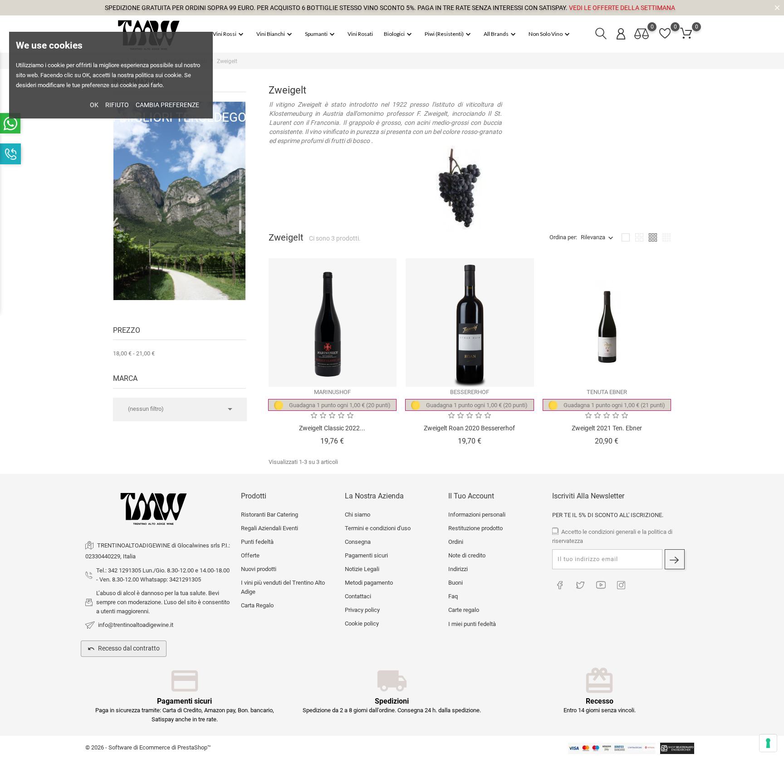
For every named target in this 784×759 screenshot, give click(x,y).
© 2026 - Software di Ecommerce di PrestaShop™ (148, 747)
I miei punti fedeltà (472, 624)
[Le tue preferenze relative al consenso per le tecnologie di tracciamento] (768, 743)
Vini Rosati (360, 33)
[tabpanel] (179, 203)
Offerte (250, 555)
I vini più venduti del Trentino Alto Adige (283, 587)
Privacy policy (362, 609)
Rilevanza (593, 237)
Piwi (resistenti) (449, 34)
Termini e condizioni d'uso (378, 528)
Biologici (399, 34)
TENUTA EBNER (607, 392)
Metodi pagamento (369, 582)
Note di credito (466, 555)
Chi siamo (357, 514)
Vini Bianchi (275, 34)
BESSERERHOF (469, 392)
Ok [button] (94, 104)
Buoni (455, 582)
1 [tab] (240, 176)
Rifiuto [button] (117, 104)
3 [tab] (240, 210)
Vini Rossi (229, 34)
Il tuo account (471, 496)
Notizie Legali (362, 569)
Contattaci (358, 596)
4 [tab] (240, 227)
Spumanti (321, 34)
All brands (501, 34)
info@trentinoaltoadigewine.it (135, 624)
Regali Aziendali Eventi (269, 528)
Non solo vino (550, 34)
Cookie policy (362, 623)
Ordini (455, 541)
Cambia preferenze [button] (167, 104)
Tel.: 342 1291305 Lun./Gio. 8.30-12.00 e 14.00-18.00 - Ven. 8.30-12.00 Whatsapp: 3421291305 (163, 575)
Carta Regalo (257, 605)
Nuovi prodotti (258, 569)
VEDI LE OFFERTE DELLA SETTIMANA (622, 7)
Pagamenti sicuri (366, 555)
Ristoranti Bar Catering (269, 514)
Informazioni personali (476, 514)
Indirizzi (458, 569)
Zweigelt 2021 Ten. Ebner (607, 428)
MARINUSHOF (332, 392)
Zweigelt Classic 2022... (332, 428)
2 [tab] (240, 193)
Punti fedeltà (257, 541)
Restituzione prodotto (475, 528)
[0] (686, 33)
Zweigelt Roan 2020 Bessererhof (469, 428)
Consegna (358, 541)
